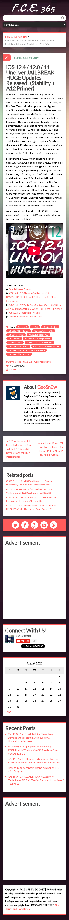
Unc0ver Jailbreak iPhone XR (46, 346)
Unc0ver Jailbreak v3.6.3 (19, 354)
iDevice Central (50, 327)
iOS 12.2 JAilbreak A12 (43, 331)
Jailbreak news (15, 342)
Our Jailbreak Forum (20, 289)
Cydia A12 (22, 327)
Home (8, 36)
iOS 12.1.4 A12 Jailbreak (18, 331)
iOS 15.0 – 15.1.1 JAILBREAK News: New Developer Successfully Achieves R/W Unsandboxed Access (31, 738)
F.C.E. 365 (33, 8)
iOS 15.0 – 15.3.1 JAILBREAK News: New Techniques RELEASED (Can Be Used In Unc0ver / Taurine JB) (36, 780)
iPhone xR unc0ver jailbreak (37, 338)
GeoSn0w (14, 369)
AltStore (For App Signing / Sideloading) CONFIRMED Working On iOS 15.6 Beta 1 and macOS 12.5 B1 (33, 750)
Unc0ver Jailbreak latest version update (26, 350)
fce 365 (35, 327)
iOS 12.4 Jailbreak (16, 335)
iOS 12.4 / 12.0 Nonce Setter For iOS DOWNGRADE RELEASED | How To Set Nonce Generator (32, 297)
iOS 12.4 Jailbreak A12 (38, 335)
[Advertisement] (34, 581)
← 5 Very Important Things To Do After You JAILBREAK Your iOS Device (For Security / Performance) (18, 449)
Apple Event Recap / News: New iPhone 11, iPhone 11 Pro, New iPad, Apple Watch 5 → (50, 448)
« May (8, 711)
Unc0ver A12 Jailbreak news (39, 342)
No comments (17, 365)
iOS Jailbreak (14, 338)
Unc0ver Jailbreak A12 (18, 346)
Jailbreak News (43, 361)
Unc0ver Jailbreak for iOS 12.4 (25, 316)
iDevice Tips (20, 36)
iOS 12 (28, 361)
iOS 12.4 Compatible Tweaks (25, 312)
